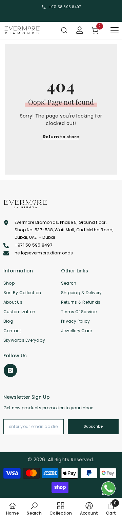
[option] (61, 7)
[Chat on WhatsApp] (108, 488)
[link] (34, 508)
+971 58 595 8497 (65, 7)
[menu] (114, 30)
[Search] (64, 30)
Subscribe (93, 426)
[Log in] (79, 30)
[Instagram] (10, 370)
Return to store (61, 137)
